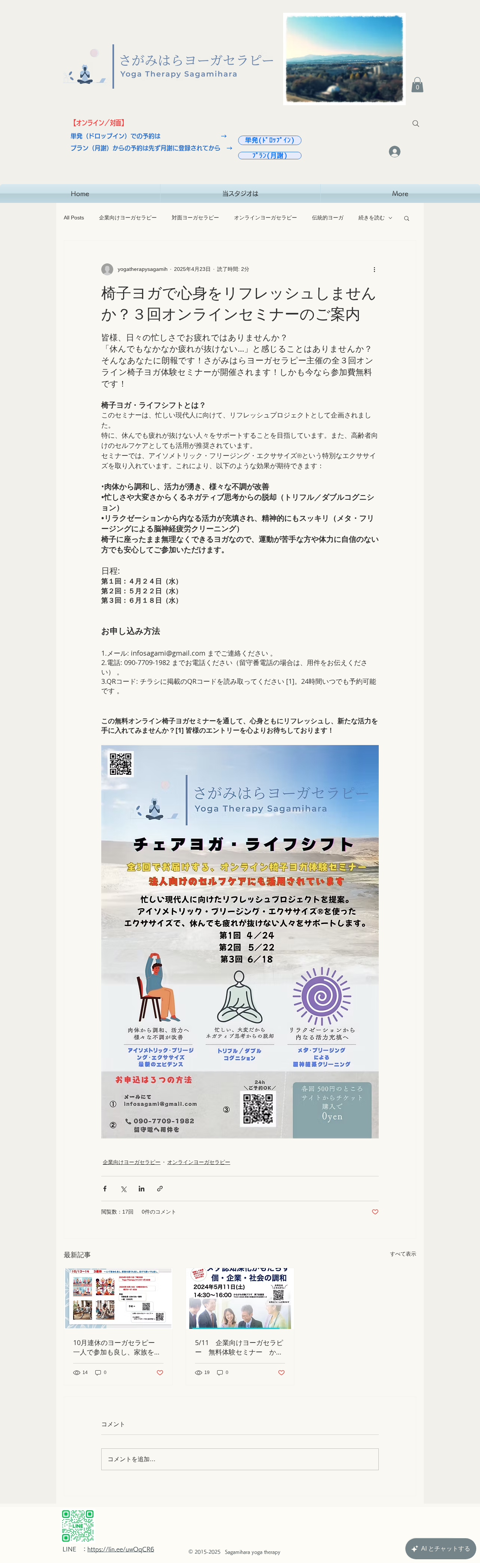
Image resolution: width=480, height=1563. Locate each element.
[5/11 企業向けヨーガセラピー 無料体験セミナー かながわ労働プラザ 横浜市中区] (240, 1298)
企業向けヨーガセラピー (128, 218)
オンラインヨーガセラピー (265, 218)
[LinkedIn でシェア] (141, 1188)
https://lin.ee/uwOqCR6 (120, 1549)
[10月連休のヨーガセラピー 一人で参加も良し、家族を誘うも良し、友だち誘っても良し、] (118, 1298)
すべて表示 (403, 1254)
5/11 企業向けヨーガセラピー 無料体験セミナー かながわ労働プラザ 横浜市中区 (239, 1347)
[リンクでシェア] (160, 1188)
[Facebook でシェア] (104, 1188)
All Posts (74, 218)
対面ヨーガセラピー (195, 218)
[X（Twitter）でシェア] (123, 1188)
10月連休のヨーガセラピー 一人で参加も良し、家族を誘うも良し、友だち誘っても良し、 (117, 1347)
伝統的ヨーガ (328, 218)
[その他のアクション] (374, 269)
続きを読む (371, 218)
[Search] (416, 124)
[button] (417, 84)
